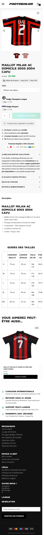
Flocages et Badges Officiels (14, 177)
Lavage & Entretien (9, 432)
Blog (3, 449)
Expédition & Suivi (9, 443)
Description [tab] (6, 198)
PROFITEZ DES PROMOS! (14, 516)
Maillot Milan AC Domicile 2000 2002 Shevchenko (18, 368)
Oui (7, 102)
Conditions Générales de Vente (14, 470)
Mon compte (7, 456)
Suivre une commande (10, 459)
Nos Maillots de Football (11, 437)
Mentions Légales (9, 478)
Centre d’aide (7, 429)
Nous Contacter (8, 462)
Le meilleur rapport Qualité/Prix (16, 154)
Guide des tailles (8, 440)
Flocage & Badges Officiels (12, 435)
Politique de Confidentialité (12, 473)
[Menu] (5, 4)
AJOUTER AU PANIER (20, 376)
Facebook (6, 488)
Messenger (6, 490)
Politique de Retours (10, 475)
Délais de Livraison (10, 182)
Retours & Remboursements (13, 187)
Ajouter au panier (26, 116)
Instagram (6, 486)
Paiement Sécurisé (9, 446)
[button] (9, 114)
